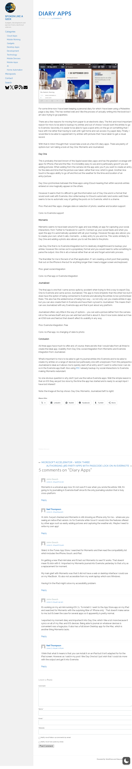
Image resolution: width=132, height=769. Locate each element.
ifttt (77, 368)
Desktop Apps (13, 47)
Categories (10, 31)
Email (41, 718)
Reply (44, 500)
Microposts (10, 74)
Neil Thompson (53, 509)
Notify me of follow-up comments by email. (56, 737)
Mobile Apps (12, 62)
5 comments (57, 18)
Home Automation (14, 70)
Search (8, 82)
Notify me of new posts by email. (52, 742)
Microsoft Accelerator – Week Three (65, 462)
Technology (12, 55)
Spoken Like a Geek (14, 17)
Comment (42, 686)
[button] (126, 761)
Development (13, 51)
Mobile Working (13, 39)
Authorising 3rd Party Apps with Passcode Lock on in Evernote (87, 465)
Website (41, 728)
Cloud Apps (12, 36)
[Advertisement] (85, 44)
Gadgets (10, 43)
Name (41, 709)
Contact (9, 78)
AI (8, 66)
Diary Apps (55, 13)
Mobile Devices (13, 58)
